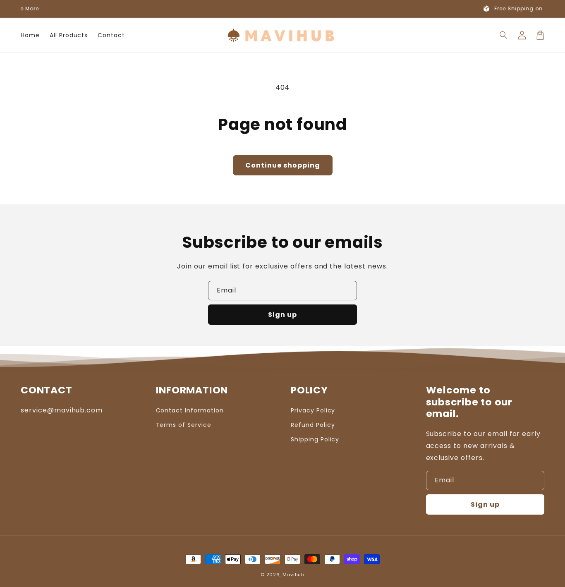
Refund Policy (313, 425)
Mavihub (293, 574)
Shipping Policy (315, 439)
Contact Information (190, 410)
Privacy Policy (313, 410)
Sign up (282, 314)
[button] (504, 35)
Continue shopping (282, 165)
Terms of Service (183, 425)
